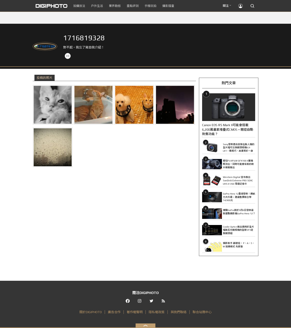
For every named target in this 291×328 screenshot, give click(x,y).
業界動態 (115, 6)
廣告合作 (114, 312)
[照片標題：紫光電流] (175, 105)
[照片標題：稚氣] (52, 105)
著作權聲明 (135, 312)
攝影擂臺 (168, 6)
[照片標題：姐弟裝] (134, 105)
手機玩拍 (150, 6)
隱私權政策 (157, 312)
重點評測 (133, 6)
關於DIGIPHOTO (90, 312)
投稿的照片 (44, 78)
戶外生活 (97, 6)
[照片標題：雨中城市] (52, 147)
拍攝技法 (79, 6)
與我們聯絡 (178, 312)
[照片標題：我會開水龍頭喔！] (93, 105)
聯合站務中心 (202, 312)
